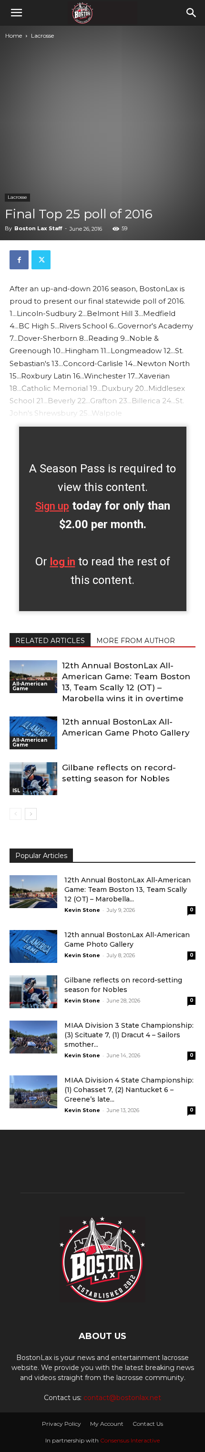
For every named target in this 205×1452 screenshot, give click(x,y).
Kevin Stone (82, 910)
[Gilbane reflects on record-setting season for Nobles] (33, 778)
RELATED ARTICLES (50, 640)
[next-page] (31, 814)
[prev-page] (15, 814)
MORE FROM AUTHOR (135, 640)
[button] (16, 13)
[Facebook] (19, 259)
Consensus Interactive (130, 1440)
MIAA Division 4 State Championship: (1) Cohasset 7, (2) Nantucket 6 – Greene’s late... (129, 1090)
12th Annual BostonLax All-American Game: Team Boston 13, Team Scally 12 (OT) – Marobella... (127, 889)
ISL (16, 790)
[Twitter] (41, 259)
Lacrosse (42, 35)
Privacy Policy (61, 1423)
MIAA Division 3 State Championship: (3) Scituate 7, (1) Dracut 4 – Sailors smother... (129, 1035)
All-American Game (29, 686)
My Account (106, 1423)
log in (62, 562)
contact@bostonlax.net (122, 1397)
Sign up (52, 506)
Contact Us (148, 1423)
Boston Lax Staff (38, 228)
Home (13, 35)
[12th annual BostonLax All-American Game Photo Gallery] (33, 732)
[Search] (191, 13)
